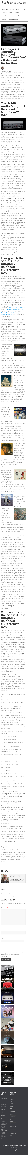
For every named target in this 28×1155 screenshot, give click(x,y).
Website (3, 946)
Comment (4, 908)
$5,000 (18, 9)
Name (3, 930)
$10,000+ (4, 12)
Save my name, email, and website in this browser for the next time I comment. (12, 954)
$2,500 (12, 9)
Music (10, 12)
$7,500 (23, 9)
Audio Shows (5, 16)
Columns (16, 12)
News (12, 16)
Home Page (5, 9)
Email (2, 938)
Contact (4, 19)
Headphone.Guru (13, 19)
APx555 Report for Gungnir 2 (9, 850)
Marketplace (19, 16)
